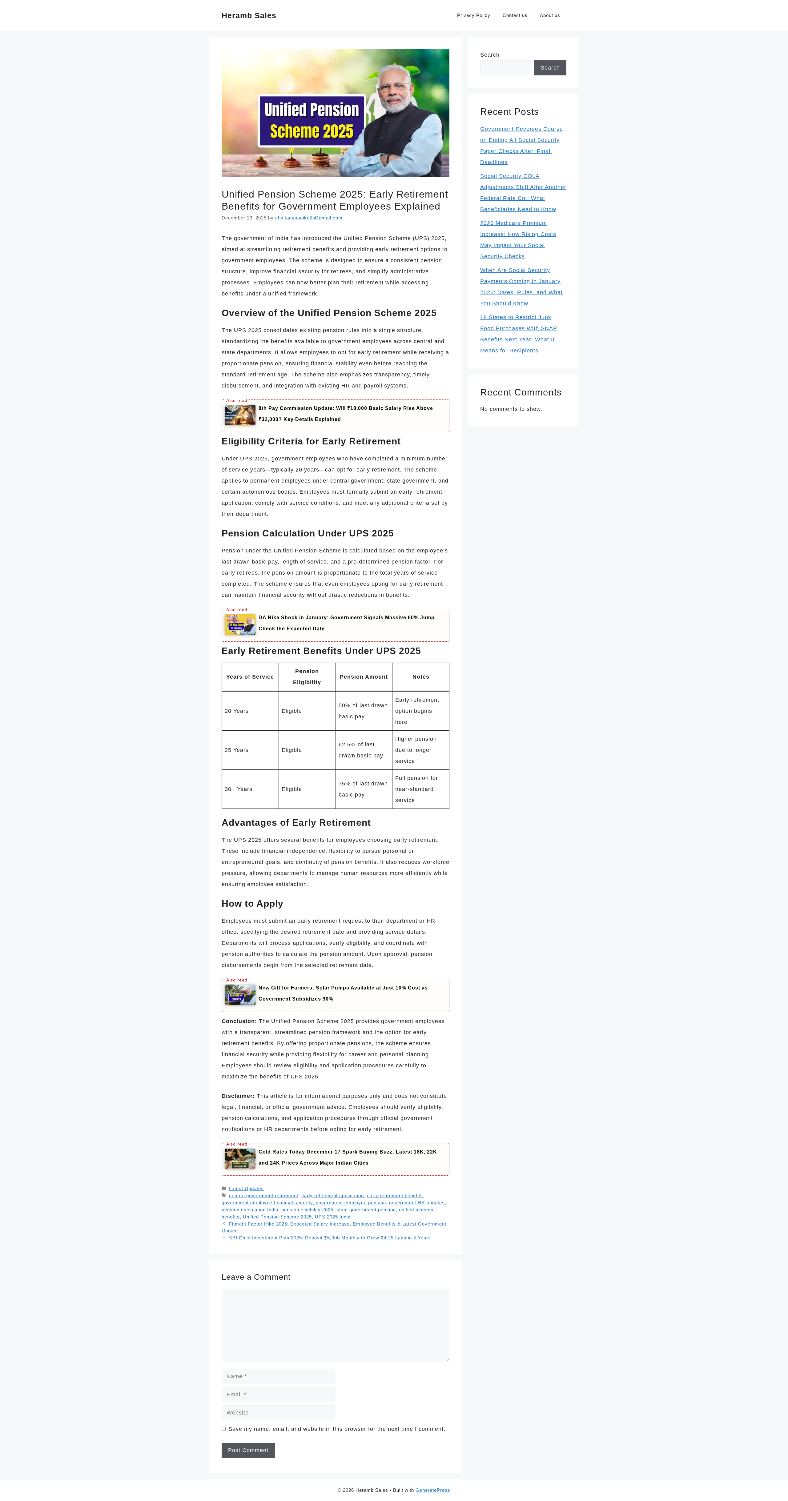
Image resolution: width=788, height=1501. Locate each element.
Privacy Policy (473, 15)
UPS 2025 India (333, 1216)
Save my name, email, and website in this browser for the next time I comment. (336, 1429)
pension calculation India (250, 1209)
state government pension (366, 1209)
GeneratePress (433, 1490)
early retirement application (332, 1195)
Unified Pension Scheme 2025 (277, 1216)
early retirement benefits (395, 1195)
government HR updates (417, 1202)
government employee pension (351, 1202)
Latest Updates (246, 1188)
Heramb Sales (249, 15)
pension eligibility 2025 (307, 1209)
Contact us (515, 15)
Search (490, 55)
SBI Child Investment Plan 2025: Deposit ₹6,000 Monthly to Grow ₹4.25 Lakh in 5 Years (330, 1237)
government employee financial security (267, 1202)
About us (550, 15)
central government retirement (263, 1195)
